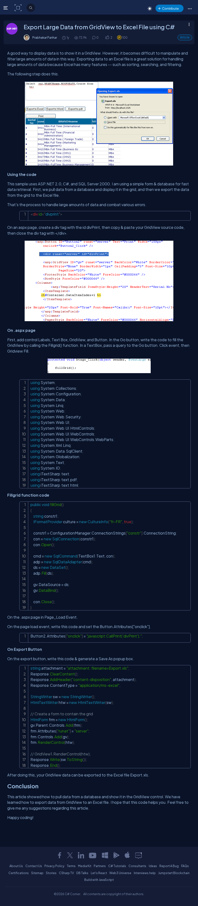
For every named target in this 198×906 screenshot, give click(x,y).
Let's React (99, 873)
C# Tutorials (117, 866)
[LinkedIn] (81, 855)
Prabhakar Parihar (44, 37)
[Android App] (116, 855)
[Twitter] (70, 855)
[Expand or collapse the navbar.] (6, 8)
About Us (16, 866)
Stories (51, 873)
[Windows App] (105, 855)
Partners (100, 866)
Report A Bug (169, 866)
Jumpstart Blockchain (174, 873)
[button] (189, 8)
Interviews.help (145, 873)
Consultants (137, 866)
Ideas (153, 866)
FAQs (185, 866)
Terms (71, 866)
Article (185, 37)
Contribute (170, 8)
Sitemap (37, 873)
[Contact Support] (138, 855)
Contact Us (33, 866)
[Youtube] (93, 855)
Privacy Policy (54, 866)
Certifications (18, 873)
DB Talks (82, 873)
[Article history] (64, 38)
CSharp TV (66, 873)
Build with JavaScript (99, 880)
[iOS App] (127, 855)
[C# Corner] (18, 7)
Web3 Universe (120, 873)
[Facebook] (59, 855)
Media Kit (84, 866)
